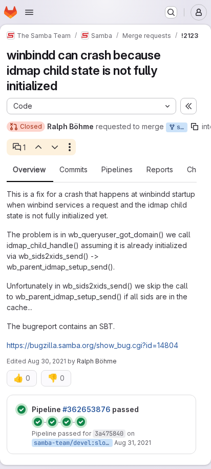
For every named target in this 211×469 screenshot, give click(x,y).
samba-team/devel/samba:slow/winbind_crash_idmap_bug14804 (180, 127)
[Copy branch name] (194, 126)
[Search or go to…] (171, 12)
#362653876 (86, 409)
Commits (73, 170)
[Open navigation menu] (29, 12)
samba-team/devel (62, 443)
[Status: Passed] (21, 409)
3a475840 (109, 434)
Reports (159, 170)
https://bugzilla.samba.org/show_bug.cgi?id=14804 (92, 345)
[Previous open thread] (38, 147)
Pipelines (117, 170)
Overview (29, 170)
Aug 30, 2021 (47, 361)
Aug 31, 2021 (132, 442)
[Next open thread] (55, 147)
